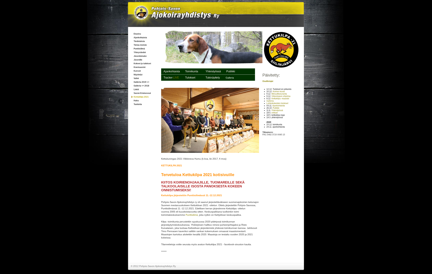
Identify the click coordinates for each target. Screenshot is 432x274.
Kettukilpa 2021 (141, 97)
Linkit (136, 89)
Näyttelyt (138, 74)
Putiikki (276, 108)
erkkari (275, 113)
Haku (136, 100)
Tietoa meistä (140, 45)
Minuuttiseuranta (279, 94)
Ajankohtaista (140, 37)
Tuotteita (138, 104)
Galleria (270, 101)
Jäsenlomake (140, 56)
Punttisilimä (139, 49)
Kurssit (137, 71)
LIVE (176, 77)
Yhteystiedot (140, 52)
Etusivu (137, 34)
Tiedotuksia (139, 41)
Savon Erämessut (142, 93)
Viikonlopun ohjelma (281, 96)
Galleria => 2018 (141, 86)
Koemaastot (139, 67)
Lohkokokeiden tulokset (277, 103)
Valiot (136, 78)
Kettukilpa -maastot (280, 98)
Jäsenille (138, 60)
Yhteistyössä (277, 110)
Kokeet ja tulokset (142, 63)
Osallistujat (267, 81)
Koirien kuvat (279, 91)
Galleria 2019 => (141, 82)
